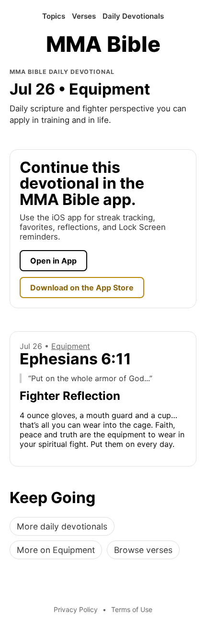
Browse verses (143, 550)
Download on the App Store (82, 287)
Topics (53, 16)
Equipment (70, 346)
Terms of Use (131, 609)
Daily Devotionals (133, 16)
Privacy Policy (76, 609)
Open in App (53, 260)
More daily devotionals (62, 526)
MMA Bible (103, 44)
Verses (84, 16)
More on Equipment (56, 550)
